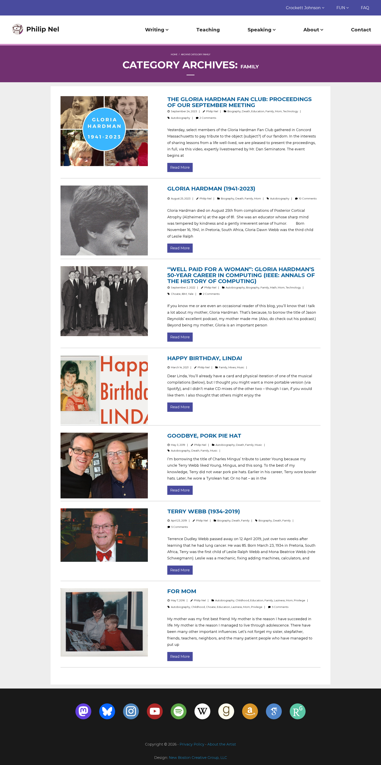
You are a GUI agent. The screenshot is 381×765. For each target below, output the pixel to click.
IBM (184, 293)
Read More (180, 167)
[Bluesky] (107, 711)
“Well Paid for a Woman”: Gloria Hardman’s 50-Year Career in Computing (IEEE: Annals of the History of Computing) (241, 275)
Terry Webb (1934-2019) (203, 511)
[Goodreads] (226, 711)
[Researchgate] (298, 711)
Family (270, 111)
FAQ (365, 7)
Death (246, 111)
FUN (340, 7)
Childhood (242, 600)
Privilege (299, 600)
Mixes (232, 367)
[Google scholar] (274, 711)
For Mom (181, 591)
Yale (190, 293)
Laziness (279, 600)
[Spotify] (178, 711)
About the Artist (221, 744)
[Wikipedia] (202, 711)
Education (257, 111)
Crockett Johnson (303, 7)
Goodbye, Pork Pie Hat (204, 435)
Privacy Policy (192, 744)
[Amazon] (250, 711)
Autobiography (180, 117)
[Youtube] (155, 711)
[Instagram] (131, 711)
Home (174, 54)
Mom (278, 111)
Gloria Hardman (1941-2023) (211, 188)
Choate (176, 293)
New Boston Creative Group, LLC (198, 757)
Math (273, 287)
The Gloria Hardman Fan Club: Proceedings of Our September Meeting (239, 102)
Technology (290, 111)
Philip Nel (212, 111)
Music (240, 367)
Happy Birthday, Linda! (204, 358)
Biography (234, 111)
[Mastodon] (83, 711)
